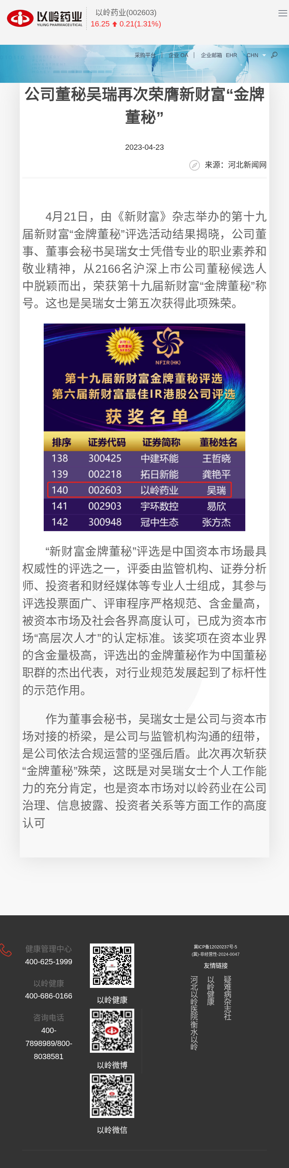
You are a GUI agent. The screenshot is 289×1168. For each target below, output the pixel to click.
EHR (231, 55)
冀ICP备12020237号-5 (215, 947)
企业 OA (178, 55)
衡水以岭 (194, 1036)
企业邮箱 (211, 55)
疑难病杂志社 (228, 998)
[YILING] (44, 18)
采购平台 (145, 55)
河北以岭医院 (194, 998)
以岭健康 (211, 991)
